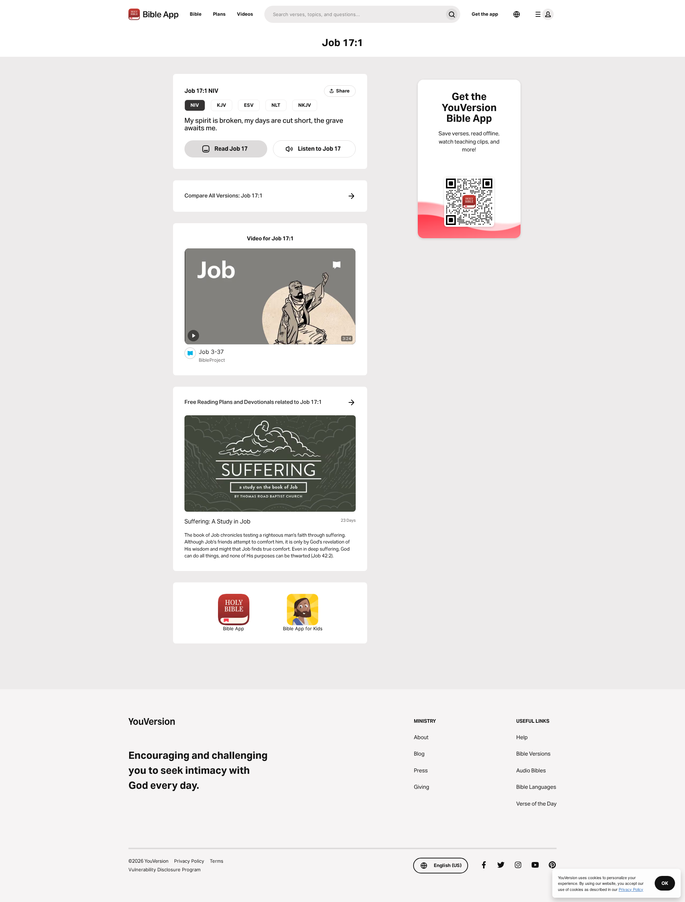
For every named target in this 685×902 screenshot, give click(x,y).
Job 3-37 (219, 351)
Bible (196, 14)
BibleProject (212, 360)
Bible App (233, 628)
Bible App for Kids (303, 628)
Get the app (485, 14)
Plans (219, 14)
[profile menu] (543, 14)
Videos (245, 14)
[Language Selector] (516, 14)
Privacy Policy (189, 861)
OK (664, 883)
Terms (216, 861)
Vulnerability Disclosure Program (164, 869)
